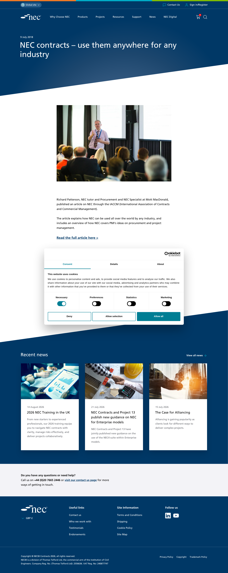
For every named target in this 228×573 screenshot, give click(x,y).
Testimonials (76, 528)
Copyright (181, 557)
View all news (194, 355)
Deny (69, 316)
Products (83, 16)
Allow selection (113, 316)
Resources (118, 16)
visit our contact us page (81, 480)
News (152, 16)
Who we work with (80, 521)
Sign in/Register (199, 4)
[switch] (96, 303)
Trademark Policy (198, 557)
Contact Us (174, 4)
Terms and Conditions (129, 515)
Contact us (75, 515)
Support (136, 16)
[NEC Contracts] (30, 17)
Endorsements (77, 534)
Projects (100, 16)
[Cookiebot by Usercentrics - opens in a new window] (166, 254)
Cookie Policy (124, 528)
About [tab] (160, 264)
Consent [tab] (67, 264)
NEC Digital (170, 16)
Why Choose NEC (60, 16)
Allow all (158, 316)
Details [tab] (114, 264)
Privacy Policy (166, 557)
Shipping (122, 521)
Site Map (122, 534)
